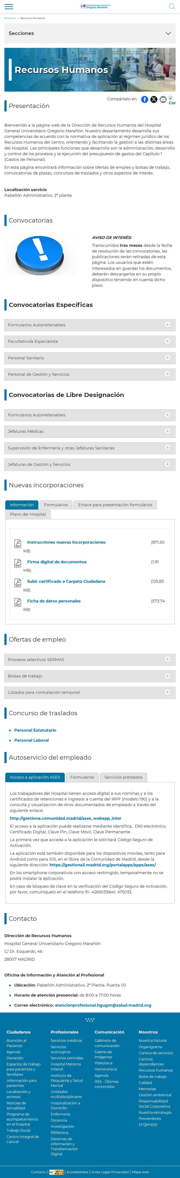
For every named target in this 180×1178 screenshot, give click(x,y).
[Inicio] (95, 6)
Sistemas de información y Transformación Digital (64, 1146)
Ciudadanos (19, 1032)
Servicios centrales (67, 1058)
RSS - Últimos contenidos (107, 1084)
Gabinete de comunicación (107, 1043)
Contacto (38, 1172)
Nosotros (148, 1032)
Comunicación (109, 1032)
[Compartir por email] (163, 99)
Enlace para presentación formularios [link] (115, 505)
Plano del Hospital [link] (28, 514)
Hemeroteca (106, 1069)
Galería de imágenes (103, 1054)
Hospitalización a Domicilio (65, 1105)
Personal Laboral (31, 740)
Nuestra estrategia (155, 1112)
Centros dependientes (151, 1061)
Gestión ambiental (155, 1095)
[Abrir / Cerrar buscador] (145, 6)
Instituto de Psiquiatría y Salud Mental (67, 1081)
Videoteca (103, 1063)
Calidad (145, 1083)
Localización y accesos (19, 1094)
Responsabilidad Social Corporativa (154, 1103)
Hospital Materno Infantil (66, 1066)
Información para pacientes (21, 1083)
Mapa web (140, 1172)
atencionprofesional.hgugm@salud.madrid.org (103, 1005)
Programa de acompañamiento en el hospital (22, 1119)
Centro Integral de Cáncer (23, 1139)
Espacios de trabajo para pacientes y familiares (24, 1069)
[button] (9, 6)
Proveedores (150, 1119)
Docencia (59, 1120)
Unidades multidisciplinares (66, 1094)
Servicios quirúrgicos (61, 1049)
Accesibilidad (77, 1172)
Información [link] (22, 505)
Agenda (13, 1052)
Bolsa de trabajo (153, 1077)
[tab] (90, 325)
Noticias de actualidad (16, 1105)
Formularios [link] (56, 505)
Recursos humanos (156, 1070)
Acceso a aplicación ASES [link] (35, 777)
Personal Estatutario (35, 730)
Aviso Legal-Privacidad (110, 1172)
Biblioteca (59, 1133)
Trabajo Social (18, 1130)
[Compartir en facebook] (144, 99)
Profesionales (65, 1032)
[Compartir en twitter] (153, 99)
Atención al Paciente (16, 1043)
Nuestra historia (153, 1041)
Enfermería (60, 1114)
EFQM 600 (148, 1125)
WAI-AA (56, 1172)
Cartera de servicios (156, 1053)
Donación (15, 1058)
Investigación (62, 1126)
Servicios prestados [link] (123, 777)
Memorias (147, 1089)
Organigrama (150, 1047)
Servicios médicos (66, 1041)
